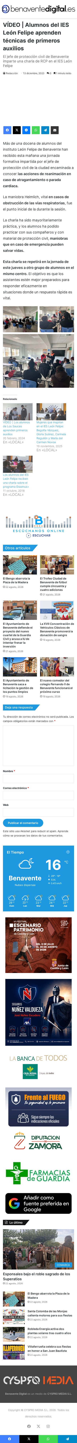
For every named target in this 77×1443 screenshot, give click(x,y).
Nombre (9, 771)
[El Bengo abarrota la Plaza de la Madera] (20, 565)
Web (5, 804)
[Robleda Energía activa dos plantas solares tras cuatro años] (14, 1334)
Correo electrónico (16, 788)
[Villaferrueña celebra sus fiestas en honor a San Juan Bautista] (14, 1352)
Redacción (12, 73)
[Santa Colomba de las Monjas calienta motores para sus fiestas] (14, 1316)
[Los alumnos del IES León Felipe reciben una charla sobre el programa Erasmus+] (18, 464)
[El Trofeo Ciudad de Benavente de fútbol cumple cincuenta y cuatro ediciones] (57, 565)
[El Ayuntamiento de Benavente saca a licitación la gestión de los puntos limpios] (20, 666)
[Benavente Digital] (38, 9)
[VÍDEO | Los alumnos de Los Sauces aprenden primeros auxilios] (18, 411)
